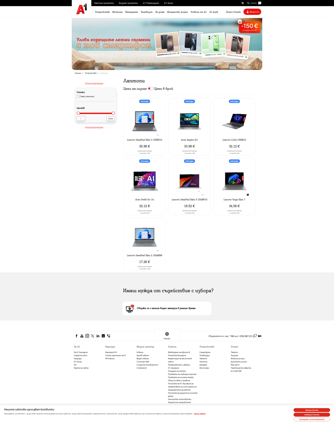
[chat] (254, 336)
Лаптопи (203, 361)
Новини (140, 352)
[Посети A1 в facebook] (76, 335)
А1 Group (78, 361)
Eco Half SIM (236, 371)
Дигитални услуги (239, 361)
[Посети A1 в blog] (103, 335)
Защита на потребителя (179, 402)
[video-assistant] (259, 336)
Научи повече (199, 413)
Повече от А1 (199, 11)
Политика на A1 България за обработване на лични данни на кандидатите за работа (182, 386)
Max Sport (235, 365)
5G (75, 365)
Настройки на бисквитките (311, 419)
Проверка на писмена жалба (180, 377)
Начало (78, 73)
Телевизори (204, 355)
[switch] (150, 88)
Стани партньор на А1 (115, 355)
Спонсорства (143, 361)
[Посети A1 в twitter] (92, 335)
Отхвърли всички (312, 415)
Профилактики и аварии (179, 365)
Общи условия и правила (179, 380)
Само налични (87, 96)
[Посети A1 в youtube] (82, 335)
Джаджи (203, 365)
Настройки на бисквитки (179, 399)
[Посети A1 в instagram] (87, 335)
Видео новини (143, 358)
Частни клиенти (104, 2)
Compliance (142, 368)
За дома (159, 11)
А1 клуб (213, 11)
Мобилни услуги (238, 358)
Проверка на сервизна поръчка (182, 374)
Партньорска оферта (241, 368)
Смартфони (204, 352)
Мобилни (117, 11)
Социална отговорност (147, 365)
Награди (78, 358)
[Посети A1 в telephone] (108, 335)
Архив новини (143, 355)
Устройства (102, 11)
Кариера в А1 (111, 352)
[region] (167, 414)
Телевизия (147, 11)
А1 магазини (173, 368)
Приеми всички (311, 410)
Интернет (131, 11)
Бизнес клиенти (128, 2)
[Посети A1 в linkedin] (98, 335)
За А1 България (81, 352)
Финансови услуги (177, 11)
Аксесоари (204, 368)
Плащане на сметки (177, 371)
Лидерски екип (80, 355)
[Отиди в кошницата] (242, 3)
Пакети (234, 352)
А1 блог (168, 2)
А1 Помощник (151, 2)
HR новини (110, 358)
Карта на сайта (81, 368)
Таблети (203, 358)
